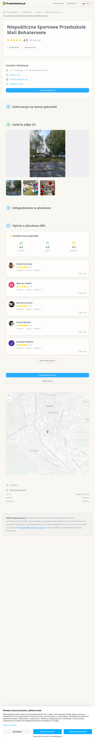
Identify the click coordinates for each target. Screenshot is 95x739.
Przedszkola (26, 12)
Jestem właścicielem (47, 375)
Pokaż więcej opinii (47, 360)
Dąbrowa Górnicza (53, 12)
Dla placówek (71, 3)
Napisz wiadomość (47, 90)
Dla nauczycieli (58, 3)
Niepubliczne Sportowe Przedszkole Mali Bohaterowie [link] (25, 16)
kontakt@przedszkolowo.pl (32, 527)
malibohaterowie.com (19, 79)
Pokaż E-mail (15, 75)
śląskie (38, 12)
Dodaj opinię (47, 381)
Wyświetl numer (16, 84)
